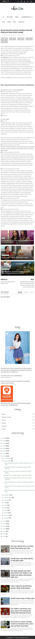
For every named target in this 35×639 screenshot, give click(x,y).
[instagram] (21, 1)
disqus (31, 292)
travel (4, 429)
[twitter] (27, 1)
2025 (4, 441)
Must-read (10, 17)
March (6, 513)
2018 (4, 521)
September (8, 497)
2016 (4, 526)
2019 (4, 456)
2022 (4, 448)
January (6, 518)
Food (3, 22)
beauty (3, 238)
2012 (4, 536)
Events (14, 35)
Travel (17, 17)
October (7, 495)
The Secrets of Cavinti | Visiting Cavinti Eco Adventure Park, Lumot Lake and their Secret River (21, 624)
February (7, 515)
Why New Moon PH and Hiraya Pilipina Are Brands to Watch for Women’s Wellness (17, 241)
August (6, 500)
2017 (4, 523)
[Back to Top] (32, 638)
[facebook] (18, 1)
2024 (4, 443)
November (7, 461)
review (4, 423)
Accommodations (25, 17)
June (5, 505)
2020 (4, 453)
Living (9, 22)
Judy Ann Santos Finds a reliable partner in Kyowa (15, 257)
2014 (4, 531)
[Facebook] (4, 38)
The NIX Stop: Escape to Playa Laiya (22, 598)
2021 (4, 451)
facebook (26, 292)
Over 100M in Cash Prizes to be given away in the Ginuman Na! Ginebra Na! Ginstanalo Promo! (20, 611)
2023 (4, 446)
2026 (4, 438)
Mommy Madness (21, 35)
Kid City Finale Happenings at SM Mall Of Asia (18, 475)
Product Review (6, 417)
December (7, 458)
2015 (4, 529)
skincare (4, 426)
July (5, 502)
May (5, 508)
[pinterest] (31, 1)
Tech (14, 22)
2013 (4, 534)
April (5, 510)
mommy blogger (5, 255)
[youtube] (24, 1)
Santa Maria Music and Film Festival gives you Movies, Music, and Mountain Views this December (16, 272)
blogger (20, 292)
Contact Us (21, 22)
